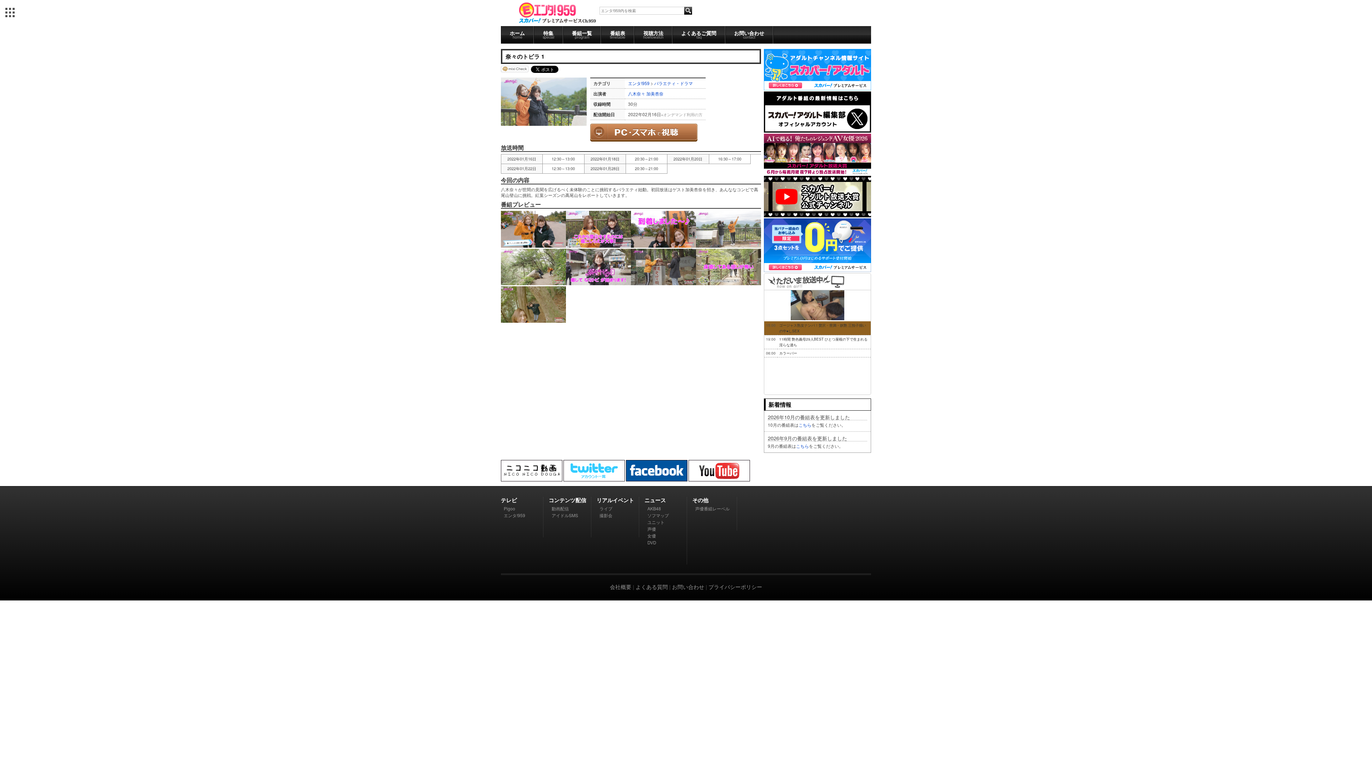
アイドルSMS (565, 515)
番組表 (617, 34)
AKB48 (654, 508)
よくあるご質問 (698, 34)
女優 (651, 536)
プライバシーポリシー (735, 586)
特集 (548, 34)
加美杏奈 (654, 93)
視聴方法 (653, 34)
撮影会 (606, 515)
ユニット (656, 522)
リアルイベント (615, 500)
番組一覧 (582, 34)
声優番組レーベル (712, 508)
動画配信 (560, 508)
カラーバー (788, 353)
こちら (805, 425)
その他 (700, 500)
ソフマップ (658, 515)
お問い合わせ (749, 34)
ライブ (606, 508)
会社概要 (620, 586)
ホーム (517, 34)
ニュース (655, 500)
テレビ (509, 500)
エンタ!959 (639, 83)
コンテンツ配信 (567, 500)
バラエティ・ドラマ (673, 83)
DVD (651, 542)
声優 (651, 529)
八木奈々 (636, 93)
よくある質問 (652, 586)
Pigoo (509, 508)
